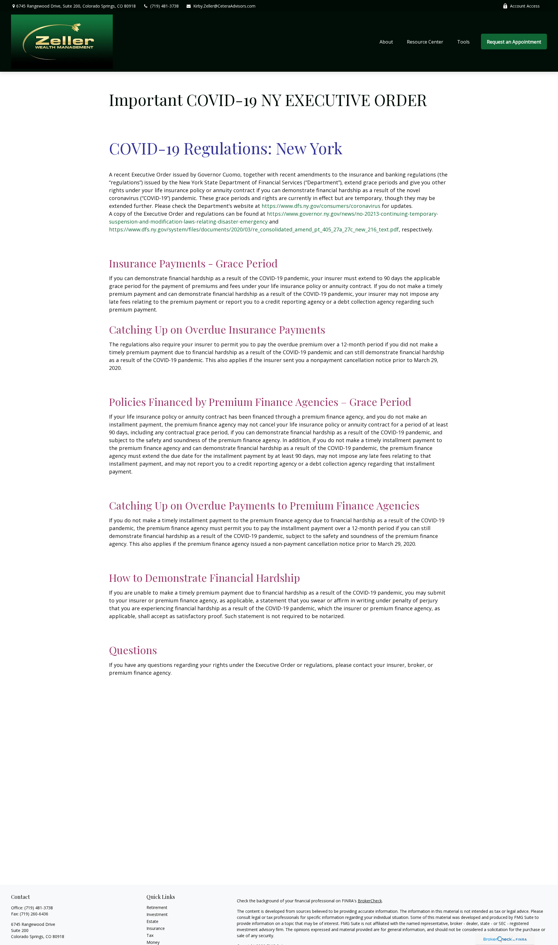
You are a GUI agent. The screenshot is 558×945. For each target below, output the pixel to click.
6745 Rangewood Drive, (76, 6)
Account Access (525, 6)
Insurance (155, 928)
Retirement (156, 907)
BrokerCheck (370, 900)
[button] (386, 41)
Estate (152, 921)
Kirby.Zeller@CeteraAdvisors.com (224, 6)
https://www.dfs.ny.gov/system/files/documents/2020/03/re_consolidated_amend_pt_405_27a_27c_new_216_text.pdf (254, 229)
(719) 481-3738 (164, 6)
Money (153, 942)
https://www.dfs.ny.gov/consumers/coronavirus (321, 205)
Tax (149, 935)
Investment (157, 914)
